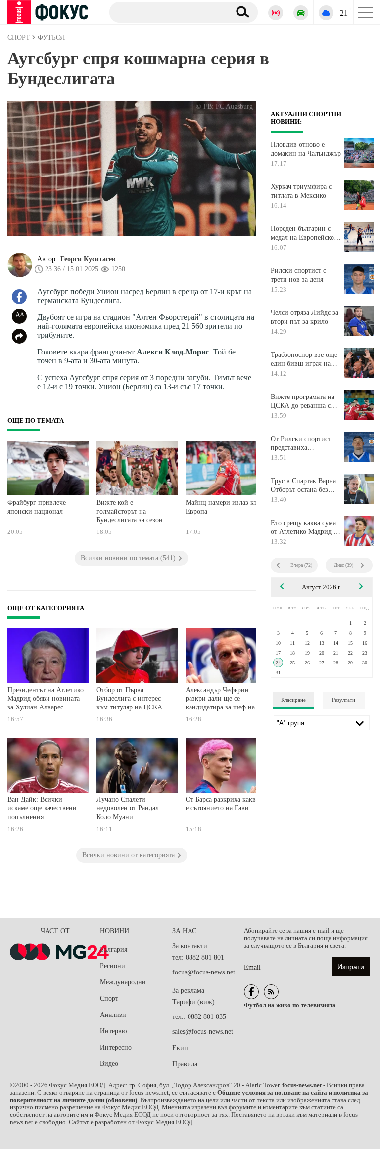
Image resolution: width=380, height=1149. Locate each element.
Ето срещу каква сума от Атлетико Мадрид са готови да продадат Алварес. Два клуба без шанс (305, 527)
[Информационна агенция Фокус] (251, 991)
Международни (123, 982)
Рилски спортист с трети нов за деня (298, 275)
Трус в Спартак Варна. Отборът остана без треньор (304, 485)
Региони (112, 966)
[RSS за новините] (271, 991)
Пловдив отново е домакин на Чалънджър (306, 149)
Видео (109, 1063)
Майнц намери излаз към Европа (224, 507)
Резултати (343, 700)
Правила (184, 1064)
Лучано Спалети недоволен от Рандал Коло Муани (127, 808)
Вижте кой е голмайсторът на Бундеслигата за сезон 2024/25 (129, 512)
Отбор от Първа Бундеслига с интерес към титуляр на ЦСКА (129, 698)
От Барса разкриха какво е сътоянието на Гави (222, 804)
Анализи (113, 1014)
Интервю (113, 1031)
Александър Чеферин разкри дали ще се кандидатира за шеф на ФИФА (220, 699)
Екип (180, 1048)
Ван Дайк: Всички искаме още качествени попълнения (42, 808)
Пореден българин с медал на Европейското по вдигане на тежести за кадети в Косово (305, 233)
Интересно (116, 1047)
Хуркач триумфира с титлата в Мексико (301, 191)
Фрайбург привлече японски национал (36, 507)
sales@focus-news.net (202, 1031)
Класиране (293, 700)
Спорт (109, 998)
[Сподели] (19, 336)
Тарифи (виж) (193, 1002)
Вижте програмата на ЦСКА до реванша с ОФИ (302, 401)
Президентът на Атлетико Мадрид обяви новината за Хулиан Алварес (45, 698)
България (113, 949)
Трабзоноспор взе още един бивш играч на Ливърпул (304, 359)
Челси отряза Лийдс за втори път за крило (304, 317)
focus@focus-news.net (203, 972)
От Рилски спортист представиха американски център (301, 443)
